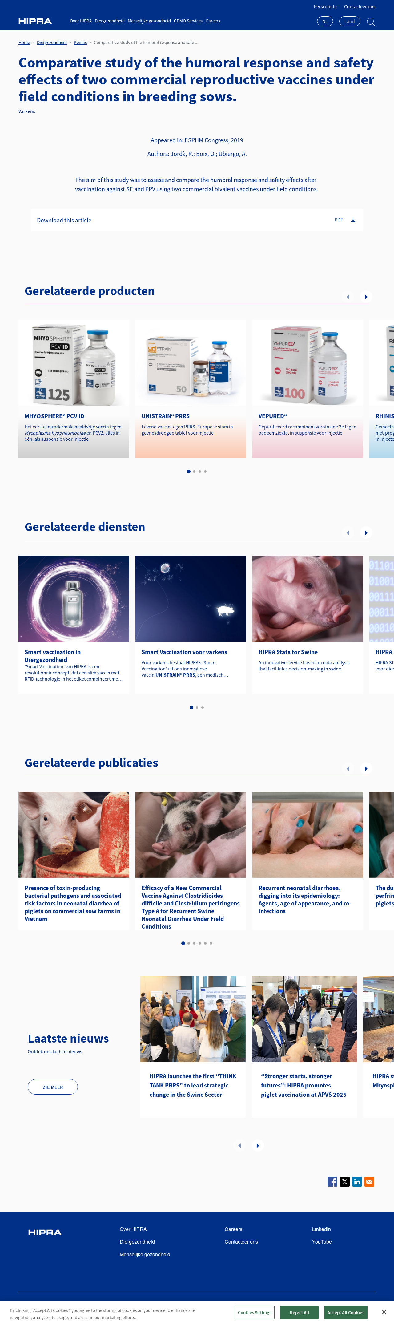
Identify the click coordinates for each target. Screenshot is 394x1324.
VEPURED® (273, 416)
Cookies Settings (254, 1312)
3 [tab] (200, 471)
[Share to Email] (369, 1182)
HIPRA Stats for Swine (288, 652)
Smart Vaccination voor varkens (184, 652)
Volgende (366, 296)
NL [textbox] (325, 21)
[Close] (384, 1312)
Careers (213, 21)
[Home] (41, 21)
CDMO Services (188, 21)
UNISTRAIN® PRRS (166, 416)
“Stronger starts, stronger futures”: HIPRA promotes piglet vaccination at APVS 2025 (304, 1085)
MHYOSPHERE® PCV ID (54, 416)
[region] (197, 1312)
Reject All (299, 1312)
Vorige (348, 296)
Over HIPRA (81, 21)
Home (24, 42)
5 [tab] (205, 943)
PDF (339, 219)
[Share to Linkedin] (357, 1182)
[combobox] (325, 21)
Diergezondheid (110, 21)
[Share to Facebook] (332, 1182)
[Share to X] (345, 1182)
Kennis (80, 42)
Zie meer (53, 1087)
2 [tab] (194, 471)
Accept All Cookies (346, 1312)
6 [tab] (211, 943)
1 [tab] (189, 471)
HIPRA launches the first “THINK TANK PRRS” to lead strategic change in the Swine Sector (193, 1085)
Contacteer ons (360, 6)
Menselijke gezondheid (149, 21)
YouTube (322, 1241)
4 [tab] (205, 471)
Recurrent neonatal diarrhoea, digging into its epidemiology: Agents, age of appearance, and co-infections (305, 899)
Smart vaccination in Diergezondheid (53, 655)
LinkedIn (321, 1229)
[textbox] (349, 21)
